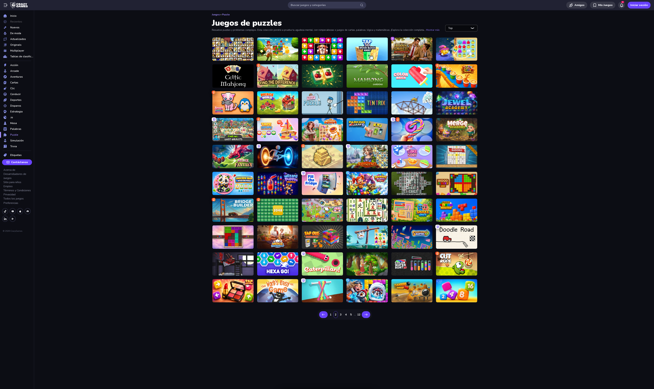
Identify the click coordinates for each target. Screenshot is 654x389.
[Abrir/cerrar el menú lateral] (5, 5)
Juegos (216, 14)
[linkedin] (5, 219)
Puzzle (226, 14)
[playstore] (13, 219)
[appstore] (20, 211)
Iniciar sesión (639, 5)
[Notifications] (621, 5)
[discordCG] (28, 211)
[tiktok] (5, 211)
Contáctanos (19, 162)
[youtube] (13, 211)
